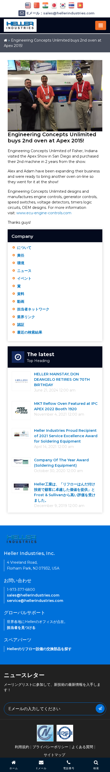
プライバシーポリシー (50, 747)
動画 (20, 301)
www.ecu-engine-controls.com (43, 213)
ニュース (24, 270)
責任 (20, 255)
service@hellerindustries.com (35, 600)
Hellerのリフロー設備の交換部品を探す (39, 649)
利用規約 (22, 747)
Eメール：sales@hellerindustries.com (60, 13)
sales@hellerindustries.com (33, 595)
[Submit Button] (100, 708)
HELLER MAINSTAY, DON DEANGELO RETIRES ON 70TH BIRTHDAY (62, 379)
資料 (20, 293)
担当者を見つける (21, 627)
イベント (24, 278)
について (24, 247)
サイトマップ (54, 755)
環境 (20, 263)
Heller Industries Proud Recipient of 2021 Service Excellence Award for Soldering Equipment (65, 436)
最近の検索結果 (29, 332)
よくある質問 (82, 747)
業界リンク (26, 317)
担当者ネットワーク (33, 309)
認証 (20, 324)
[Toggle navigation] (100, 25)
